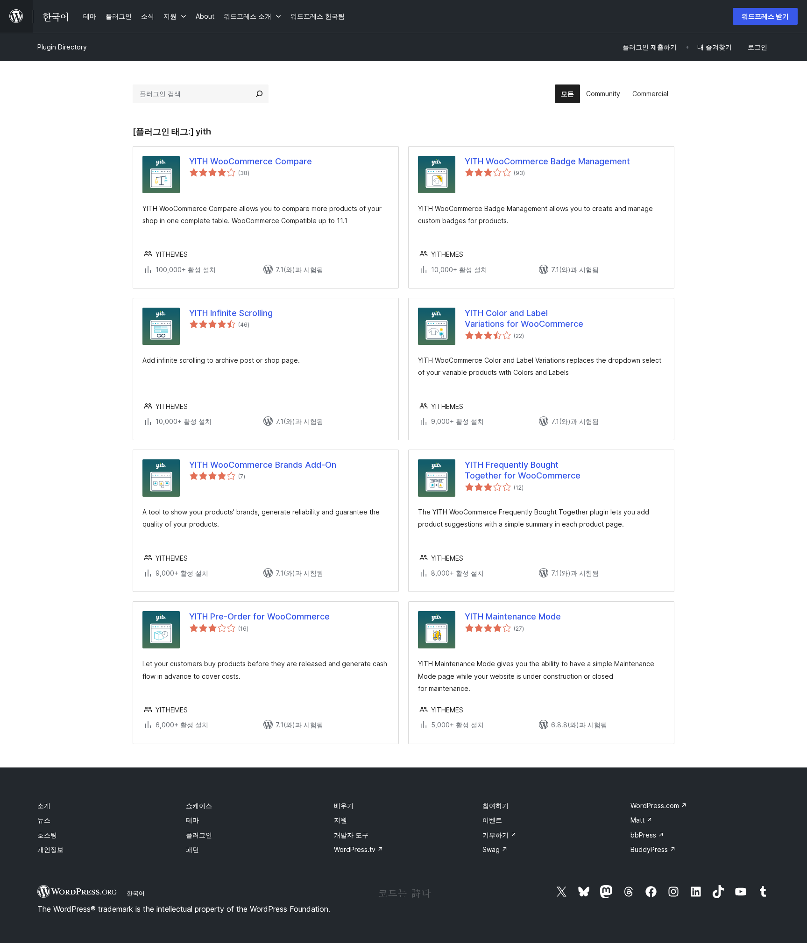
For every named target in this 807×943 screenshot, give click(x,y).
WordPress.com (658, 805)
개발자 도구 (351, 835)
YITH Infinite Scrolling (231, 313)
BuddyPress (653, 849)
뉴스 (43, 820)
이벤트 (492, 820)
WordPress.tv (358, 849)
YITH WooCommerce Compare (250, 161)
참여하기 (495, 805)
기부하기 (499, 835)
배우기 (344, 805)
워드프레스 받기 (765, 16)
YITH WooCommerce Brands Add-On (262, 465)
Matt (641, 820)
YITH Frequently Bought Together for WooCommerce (522, 470)
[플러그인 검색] (259, 93)
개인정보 (50, 849)
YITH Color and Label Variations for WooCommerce (524, 318)
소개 (43, 805)
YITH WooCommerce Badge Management (547, 161)
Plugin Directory (62, 47)
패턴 (192, 849)
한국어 (136, 893)
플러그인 (199, 835)
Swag (495, 849)
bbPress (647, 835)
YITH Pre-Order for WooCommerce (259, 616)
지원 (340, 820)
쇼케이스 (199, 805)
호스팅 (47, 835)
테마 (192, 820)
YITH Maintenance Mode (513, 616)
